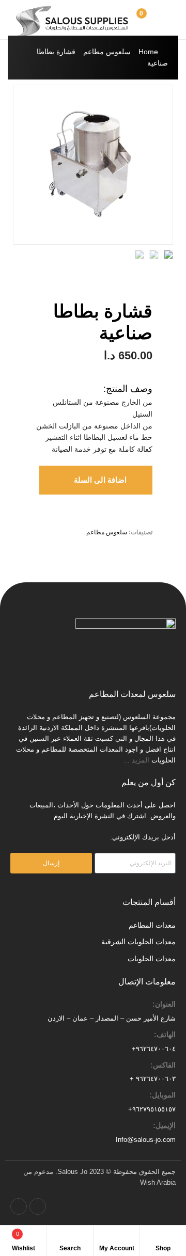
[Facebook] (37, 1206)
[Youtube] (18, 1206)
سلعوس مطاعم (107, 51)
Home (148, 51)
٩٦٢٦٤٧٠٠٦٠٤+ (154, 1049)
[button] (95, 480)
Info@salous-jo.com (146, 1139)
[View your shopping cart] (153, 19)
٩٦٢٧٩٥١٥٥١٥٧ (154, 1109)
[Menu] (170, 19)
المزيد (141, 760)
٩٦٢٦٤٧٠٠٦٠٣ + (153, 1079)
